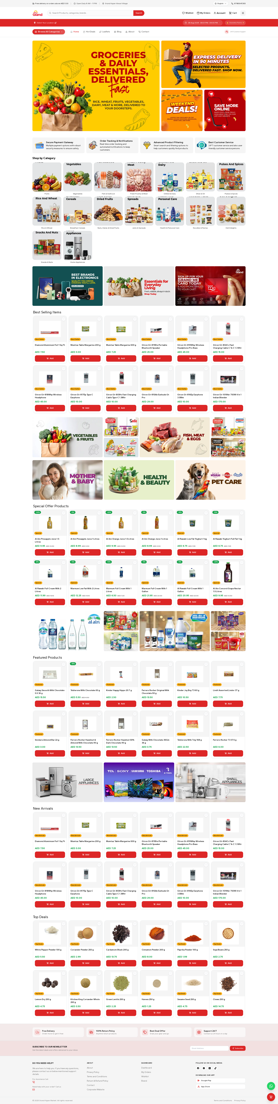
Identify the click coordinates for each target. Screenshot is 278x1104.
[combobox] (220, 3)
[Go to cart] (271, 1097)
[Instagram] (204, 1068)
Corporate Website (95, 1089)
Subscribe (239, 1048)
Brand (144, 1081)
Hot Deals (90, 31)
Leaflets (106, 31)
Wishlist (145, 1076)
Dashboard (146, 1068)
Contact (145, 31)
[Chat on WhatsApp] (271, 1086)
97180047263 (240, 3)
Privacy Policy (93, 1072)
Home (76, 31)
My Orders (146, 1072)
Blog (119, 31)
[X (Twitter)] (209, 1068)
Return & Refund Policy (97, 1081)
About (131, 31)
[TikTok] (215, 1068)
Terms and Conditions (97, 1076)
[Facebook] (198, 1068)
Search (139, 13)
